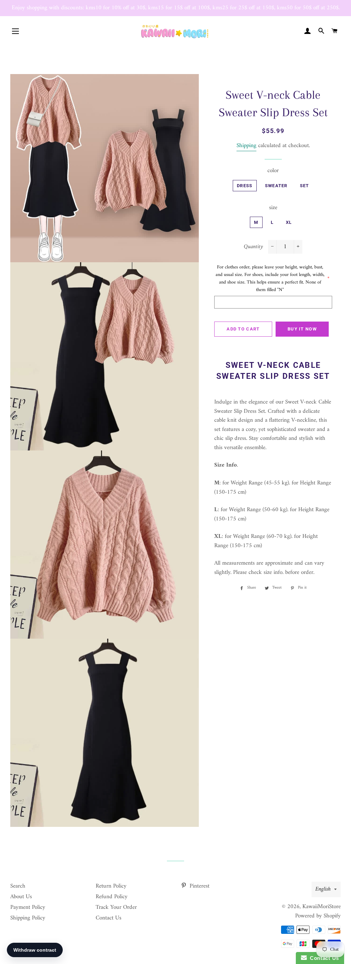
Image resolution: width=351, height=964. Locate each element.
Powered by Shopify (318, 916)
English (323, 889)
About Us (21, 897)
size (273, 208)
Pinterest (198, 886)
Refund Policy (112, 897)
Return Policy (111, 886)
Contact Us (108, 918)
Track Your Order (116, 907)
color (273, 171)
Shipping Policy (27, 918)
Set (304, 185)
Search (17, 886)
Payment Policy (27, 907)
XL (289, 222)
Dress (245, 185)
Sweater (276, 185)
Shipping (246, 146)
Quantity (253, 247)
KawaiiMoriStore (321, 907)
